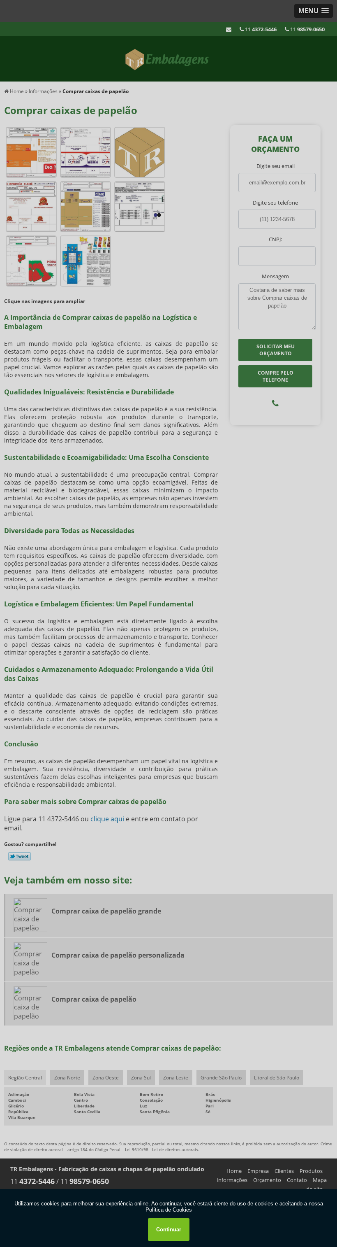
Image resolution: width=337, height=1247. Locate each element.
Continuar (168, 1229)
